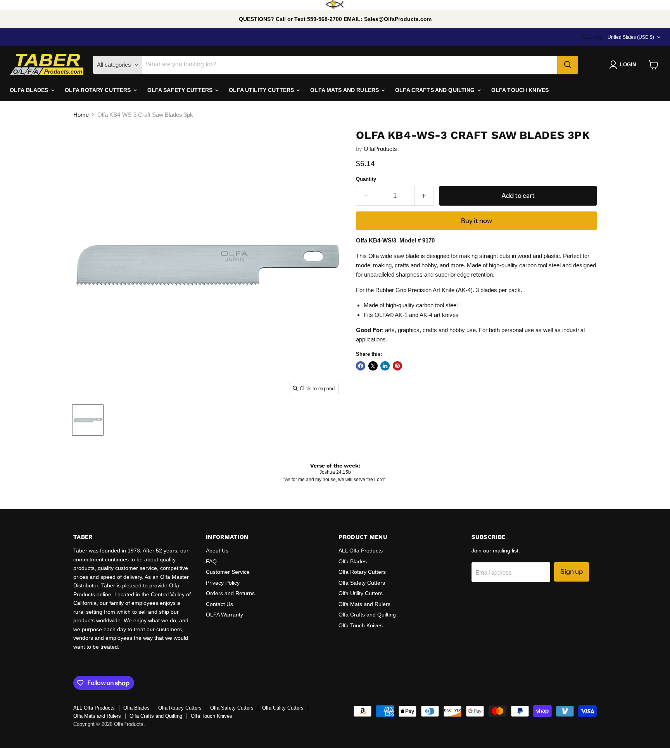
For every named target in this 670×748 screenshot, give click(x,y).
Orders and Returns (230, 593)
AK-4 (426, 315)
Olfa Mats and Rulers (364, 604)
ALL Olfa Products (360, 550)
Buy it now (476, 221)
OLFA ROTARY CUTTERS (99, 90)
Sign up (571, 571)
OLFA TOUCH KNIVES (520, 90)
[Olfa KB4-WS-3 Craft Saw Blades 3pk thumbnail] (88, 420)
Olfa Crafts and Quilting (367, 614)
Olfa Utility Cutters (360, 593)
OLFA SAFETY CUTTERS (180, 90)
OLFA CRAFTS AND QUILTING (436, 90)
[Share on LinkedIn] (385, 366)
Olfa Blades (352, 561)
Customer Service (228, 572)
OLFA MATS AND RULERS (345, 90)
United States (631, 37)
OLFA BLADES (30, 90)
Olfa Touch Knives (360, 625)
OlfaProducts (380, 148)
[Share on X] (373, 366)
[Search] (567, 65)
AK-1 (401, 315)
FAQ (211, 561)
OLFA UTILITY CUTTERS (262, 90)
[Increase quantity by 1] (424, 196)
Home (81, 114)
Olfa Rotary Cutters (362, 572)
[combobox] (349, 65)
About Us (217, 550)
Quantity (366, 179)
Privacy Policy (223, 583)
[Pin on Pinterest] (397, 366)
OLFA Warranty (224, 614)
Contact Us (219, 604)
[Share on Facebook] (360, 366)
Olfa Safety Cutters (361, 583)
